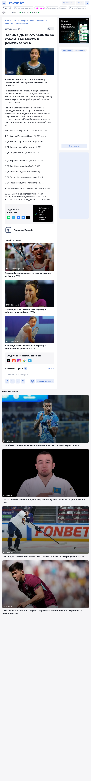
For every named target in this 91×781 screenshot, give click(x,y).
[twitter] (28, 217)
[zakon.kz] (16, 3)
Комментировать (45, 381)
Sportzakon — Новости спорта (16, 23)
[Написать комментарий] (29, 375)
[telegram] (14, 217)
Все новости (42, 20)
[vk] (23, 217)
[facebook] (18, 217)
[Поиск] (87, 3)
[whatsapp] (9, 217)
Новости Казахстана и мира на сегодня (20, 20)
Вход (52, 368)
